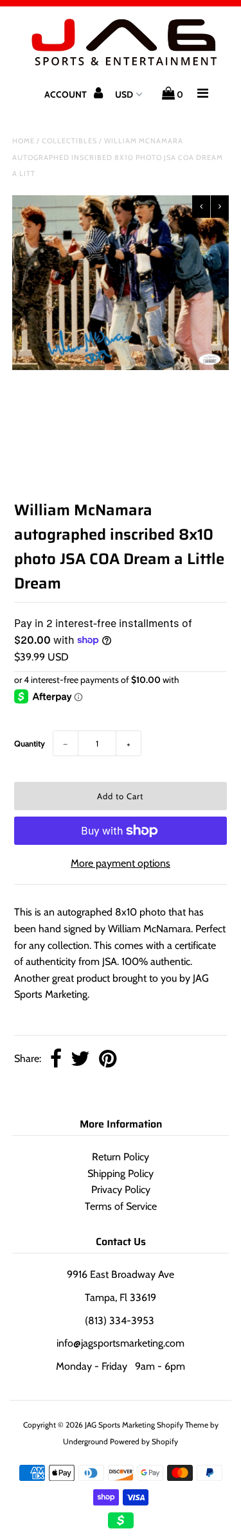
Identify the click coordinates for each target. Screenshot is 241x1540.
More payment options (120, 863)
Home (23, 140)
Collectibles (69, 140)
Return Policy (120, 1157)
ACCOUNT (66, 94)
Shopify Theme (182, 1424)
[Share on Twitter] (80, 1060)
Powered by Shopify (144, 1441)
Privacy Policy (120, 1189)
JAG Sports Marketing (120, 1424)
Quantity (29, 743)
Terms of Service (121, 1206)
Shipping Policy (120, 1173)
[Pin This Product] (107, 1060)
